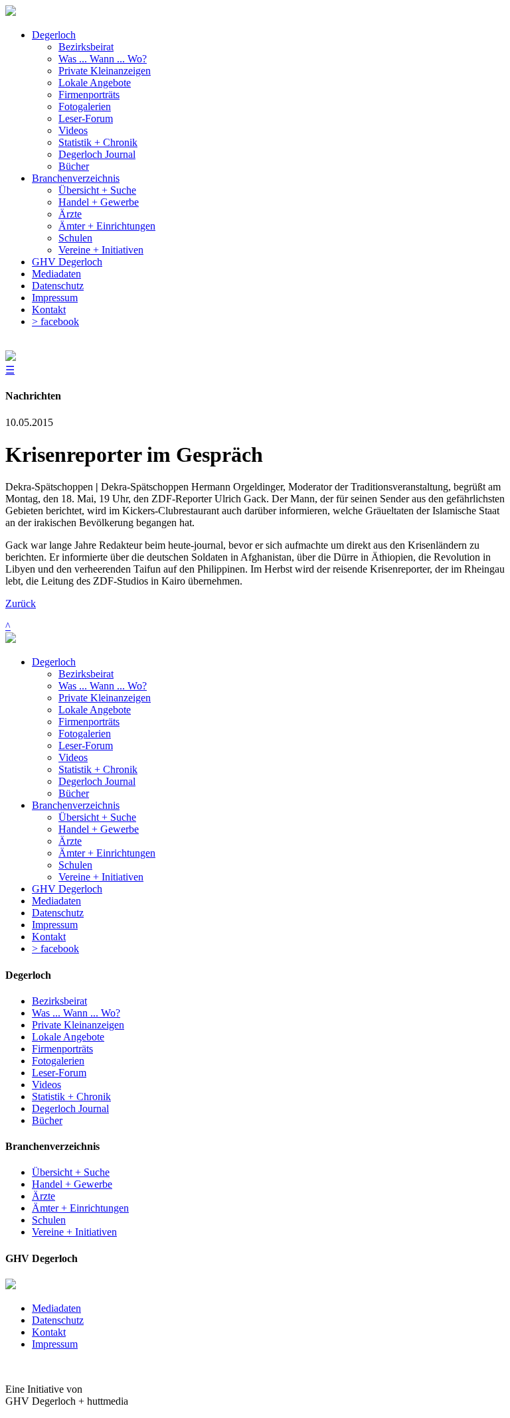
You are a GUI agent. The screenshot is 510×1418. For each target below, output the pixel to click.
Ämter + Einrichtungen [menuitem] (106, 226)
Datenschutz (58, 912)
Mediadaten (56, 900)
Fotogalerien (84, 733)
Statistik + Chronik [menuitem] (97, 142)
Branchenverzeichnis (76, 805)
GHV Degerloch (67, 888)
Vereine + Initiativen (100, 877)
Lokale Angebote (94, 709)
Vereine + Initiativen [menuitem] (100, 249)
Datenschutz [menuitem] (58, 285)
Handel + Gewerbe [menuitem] (98, 202)
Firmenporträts (89, 721)
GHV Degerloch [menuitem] (67, 261)
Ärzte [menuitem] (70, 214)
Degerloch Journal (96, 781)
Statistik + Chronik (97, 769)
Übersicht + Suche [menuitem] (97, 190)
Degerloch (54, 662)
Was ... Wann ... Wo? (102, 685)
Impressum (55, 924)
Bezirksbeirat (86, 673)
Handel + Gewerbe (98, 829)
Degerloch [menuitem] (54, 34)
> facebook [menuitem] (55, 321)
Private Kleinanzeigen (104, 697)
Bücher (73, 793)
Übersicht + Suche (97, 817)
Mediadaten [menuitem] (56, 273)
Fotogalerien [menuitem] (84, 106)
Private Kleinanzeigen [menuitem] (104, 70)
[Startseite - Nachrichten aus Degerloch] (10, 12)
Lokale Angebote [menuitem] (94, 82)
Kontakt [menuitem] (49, 309)
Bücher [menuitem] (73, 166)
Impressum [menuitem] (55, 297)
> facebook (55, 948)
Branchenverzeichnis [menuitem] (76, 178)
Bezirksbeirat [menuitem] (86, 46)
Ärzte (70, 841)
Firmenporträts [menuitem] (89, 94)
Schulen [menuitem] (75, 238)
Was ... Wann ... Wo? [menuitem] (102, 58)
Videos (73, 757)
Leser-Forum (85, 745)
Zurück (20, 603)
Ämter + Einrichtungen (106, 853)
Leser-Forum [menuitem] (85, 118)
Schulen (75, 865)
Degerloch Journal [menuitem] (96, 154)
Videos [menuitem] (73, 130)
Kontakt (49, 936)
